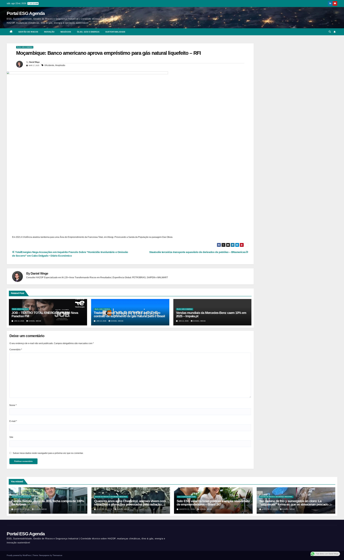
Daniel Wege (34, 62)
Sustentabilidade (115, 32)
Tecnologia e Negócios (21, 496)
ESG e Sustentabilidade (187, 496)
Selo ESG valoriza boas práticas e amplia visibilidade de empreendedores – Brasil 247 (213, 502)
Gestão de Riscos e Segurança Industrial (111, 496)
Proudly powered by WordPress (19, 555)
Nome (13, 405)
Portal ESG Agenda (26, 13)
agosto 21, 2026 (105, 509)
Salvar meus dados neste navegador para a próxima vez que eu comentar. (48, 453)
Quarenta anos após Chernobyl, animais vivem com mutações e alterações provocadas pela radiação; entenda (130, 504)
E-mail (13, 421)
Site (11, 437)
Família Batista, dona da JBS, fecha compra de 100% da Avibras (47, 502)
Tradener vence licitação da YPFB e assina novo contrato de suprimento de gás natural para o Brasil (129, 314)
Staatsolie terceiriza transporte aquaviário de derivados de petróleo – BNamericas (197, 252)
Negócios (65, 32)
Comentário (15, 349)
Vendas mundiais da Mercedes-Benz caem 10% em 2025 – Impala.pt (211, 314)
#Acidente (49, 65)
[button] (330, 32)
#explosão (60, 65)
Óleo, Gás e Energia (88, 32)
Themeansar (57, 555)
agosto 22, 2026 (22, 509)
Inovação (49, 32)
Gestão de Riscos (28, 32)
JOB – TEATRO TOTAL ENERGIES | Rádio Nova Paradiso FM (45, 314)
